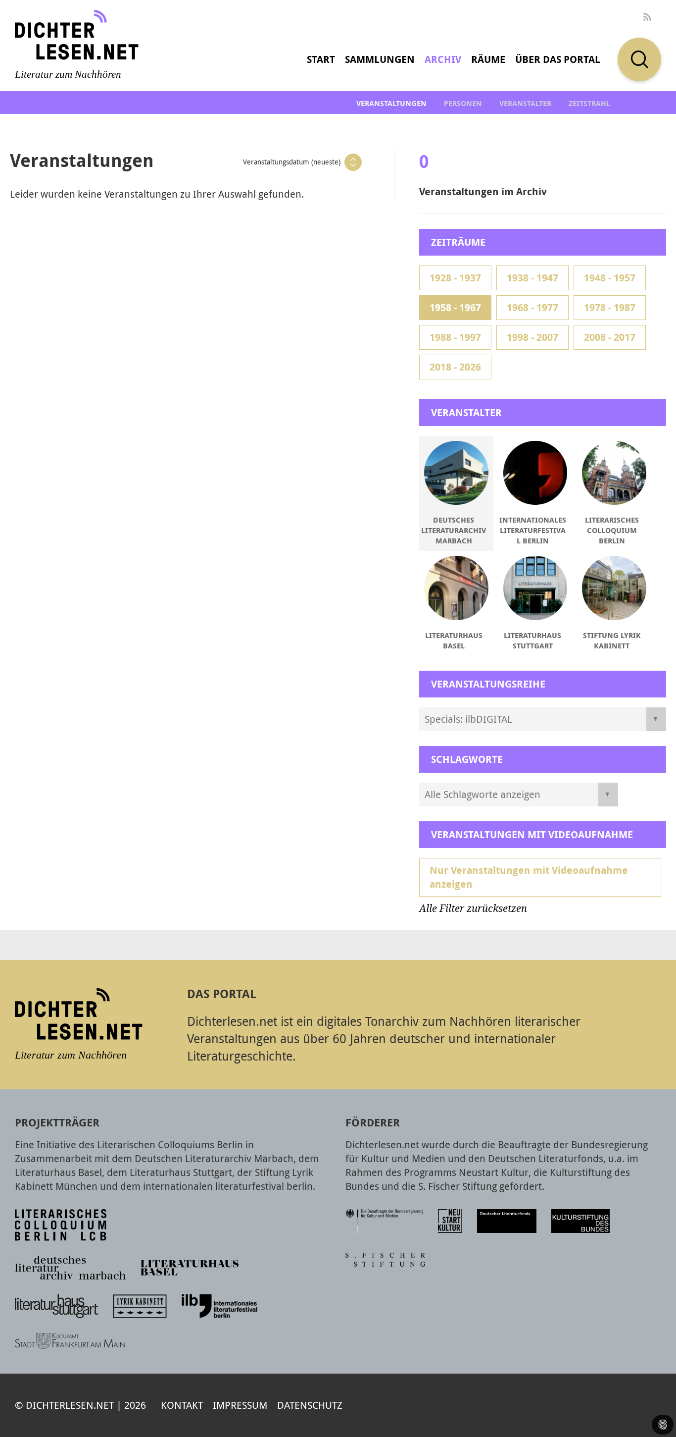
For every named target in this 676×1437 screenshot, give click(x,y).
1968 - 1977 (532, 307)
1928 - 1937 (455, 277)
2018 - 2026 (455, 366)
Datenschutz (309, 1405)
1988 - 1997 (455, 337)
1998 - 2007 (532, 337)
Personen (463, 103)
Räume (488, 59)
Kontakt (182, 1405)
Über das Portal (557, 59)
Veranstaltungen (391, 103)
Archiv (443, 59)
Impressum (240, 1405)
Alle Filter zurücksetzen (473, 908)
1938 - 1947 (532, 277)
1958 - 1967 (455, 307)
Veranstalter (525, 103)
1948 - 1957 (609, 277)
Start (321, 59)
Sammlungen (380, 59)
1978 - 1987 (609, 307)
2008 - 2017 (609, 337)
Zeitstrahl (589, 103)
